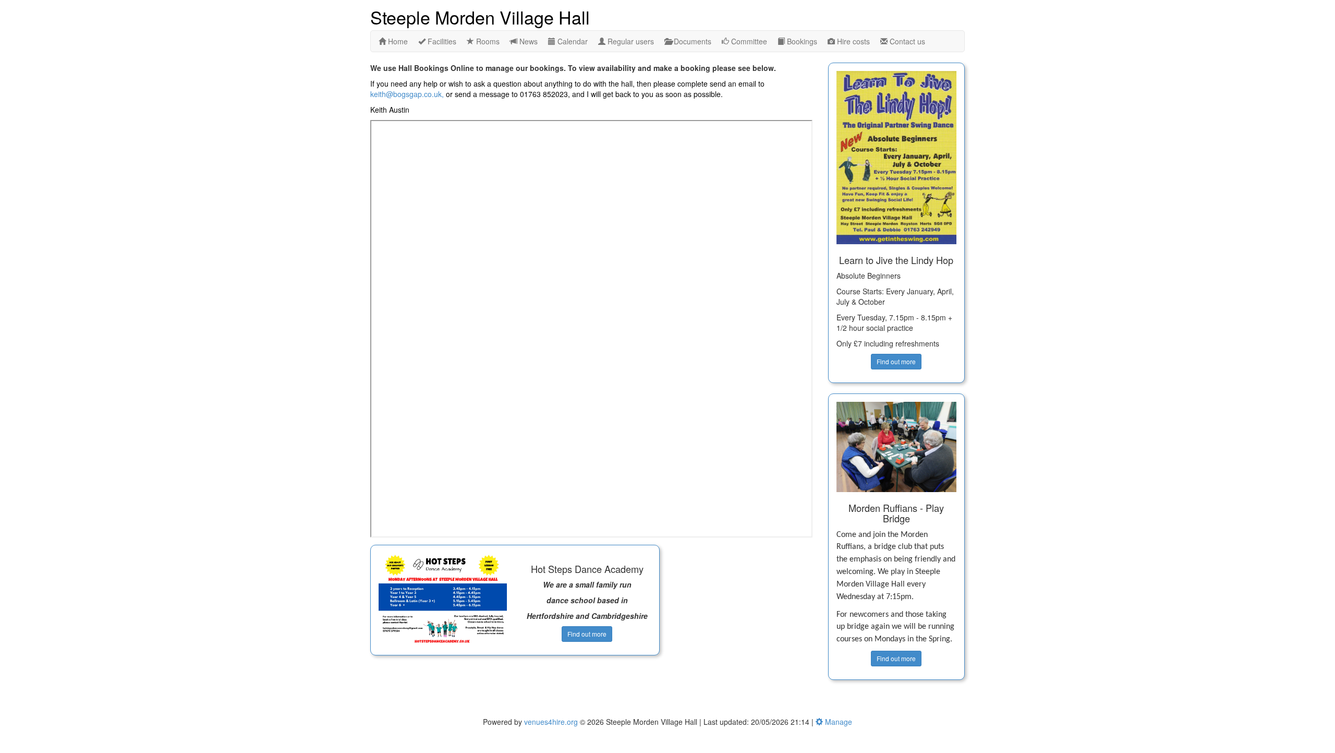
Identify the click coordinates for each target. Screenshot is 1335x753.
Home (397, 41)
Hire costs (852, 41)
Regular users (629, 41)
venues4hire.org (551, 721)
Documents (691, 41)
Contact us (906, 41)
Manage (837, 721)
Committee (748, 41)
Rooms (487, 41)
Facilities (441, 41)
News (527, 41)
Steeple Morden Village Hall (480, 16)
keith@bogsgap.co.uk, (407, 94)
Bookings (801, 41)
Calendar (571, 41)
